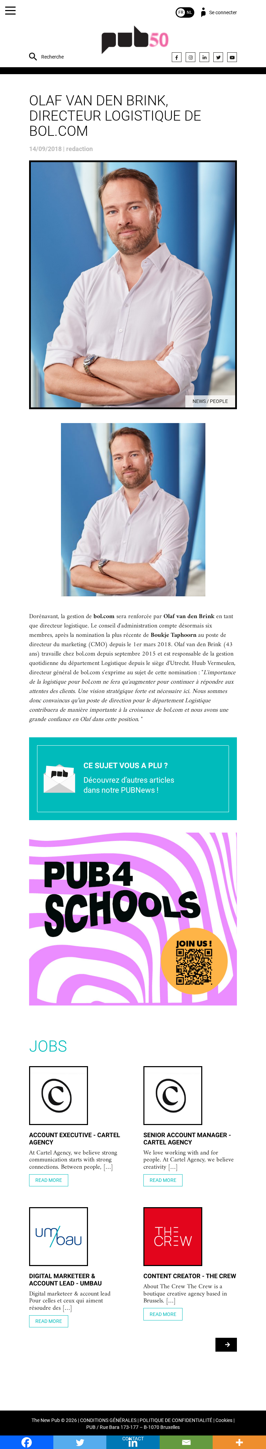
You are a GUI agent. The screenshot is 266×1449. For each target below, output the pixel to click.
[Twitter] (218, 57)
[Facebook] (176, 57)
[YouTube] (232, 57)
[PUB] (135, 43)
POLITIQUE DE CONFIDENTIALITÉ (176, 1420)
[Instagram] (190, 57)
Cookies (223, 1420)
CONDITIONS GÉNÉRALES (108, 1420)
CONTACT (133, 1438)
